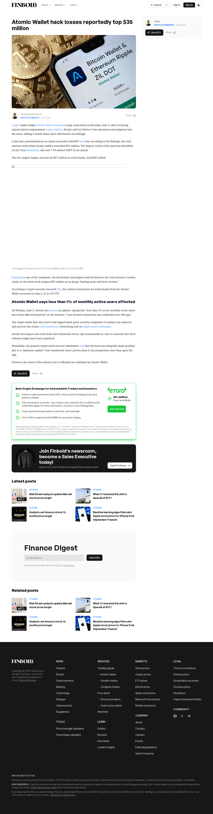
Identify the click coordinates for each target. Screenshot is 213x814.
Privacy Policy (68, 565)
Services (103, 661)
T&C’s (58, 565)
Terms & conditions (184, 668)
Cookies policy (181, 686)
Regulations (62, 711)
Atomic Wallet (44, 125)
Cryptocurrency (30, 118)
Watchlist (102, 711)
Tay (59, 289)
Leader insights (106, 747)
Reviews (102, 734)
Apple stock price (145, 693)
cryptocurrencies (49, 326)
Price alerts (103, 693)
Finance (60, 668)
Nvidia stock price (145, 705)
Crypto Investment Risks (187, 699)
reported (58, 125)
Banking (60, 686)
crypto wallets (54, 129)
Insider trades (106, 674)
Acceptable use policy (186, 680)
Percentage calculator (68, 734)
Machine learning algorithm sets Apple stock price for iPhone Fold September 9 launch (113, 516)
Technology (63, 693)
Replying (17, 277)
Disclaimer (179, 693)
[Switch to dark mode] (198, 4)
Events (139, 741)
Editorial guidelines (146, 747)
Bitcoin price (142, 686)
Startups (61, 699)
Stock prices (142, 668)
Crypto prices (143, 674)
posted (54, 310)
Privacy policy (181, 674)
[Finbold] (24, 5)
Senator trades (107, 680)
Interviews (103, 741)
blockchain (32, 150)
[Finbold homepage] (29, 661)
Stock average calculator (70, 728)
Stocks (33, 490)
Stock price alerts (109, 699)
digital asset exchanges (97, 326)
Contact (140, 728)
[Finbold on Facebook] (175, 716)
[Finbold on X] (182, 716)
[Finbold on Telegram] (189, 716)
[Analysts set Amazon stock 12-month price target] (19, 514)
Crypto (16, 125)
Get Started (116, 409)
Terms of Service (27, 680)
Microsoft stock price (147, 699)
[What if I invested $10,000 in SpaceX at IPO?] (82, 496)
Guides (101, 728)
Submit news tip (144, 753)
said (82, 141)
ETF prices (141, 680)
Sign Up (189, 5)
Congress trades (108, 686)
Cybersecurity (64, 705)
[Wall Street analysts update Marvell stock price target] (19, 496)
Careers (140, 734)
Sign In (177, 5)
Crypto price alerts (109, 705)
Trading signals (105, 668)
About (138, 722)
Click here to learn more (44, 787)
